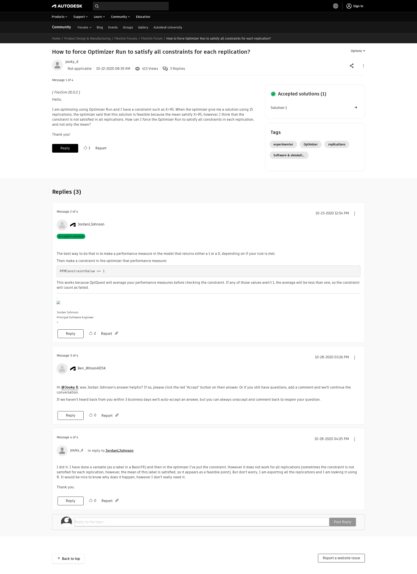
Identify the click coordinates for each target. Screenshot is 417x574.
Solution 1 (279, 107)
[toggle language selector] (335, 6)
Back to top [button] (71, 558)
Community (61, 27)
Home (56, 38)
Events (113, 27)
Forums (83, 27)
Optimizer (311, 144)
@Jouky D (69, 387)
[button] (363, 65)
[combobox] (131, 6)
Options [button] (356, 51)
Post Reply (342, 521)
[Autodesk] (67, 6)
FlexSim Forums (125, 38)
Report (100, 148)
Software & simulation (289, 155)
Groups (128, 27)
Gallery (143, 27)
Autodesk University (168, 27)
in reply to (111, 450)
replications (336, 144)
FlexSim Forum (151, 38)
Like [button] (85, 148)
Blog (100, 27)
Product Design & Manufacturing (87, 38)
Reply (65, 148)
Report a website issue (341, 558)
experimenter (283, 144)
